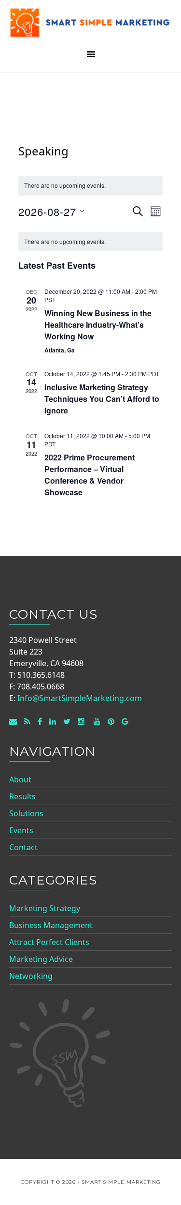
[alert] (90, 242)
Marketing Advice (41, 959)
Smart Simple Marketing (90, 25)
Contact (23, 847)
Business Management (51, 925)
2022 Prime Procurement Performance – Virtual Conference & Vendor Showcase (89, 475)
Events (21, 830)
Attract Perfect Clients (49, 942)
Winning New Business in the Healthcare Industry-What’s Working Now (98, 324)
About (20, 779)
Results (22, 796)
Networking (31, 976)
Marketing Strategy (44, 908)
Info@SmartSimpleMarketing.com (79, 698)
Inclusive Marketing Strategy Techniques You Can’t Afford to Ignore (101, 398)
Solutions (26, 813)
